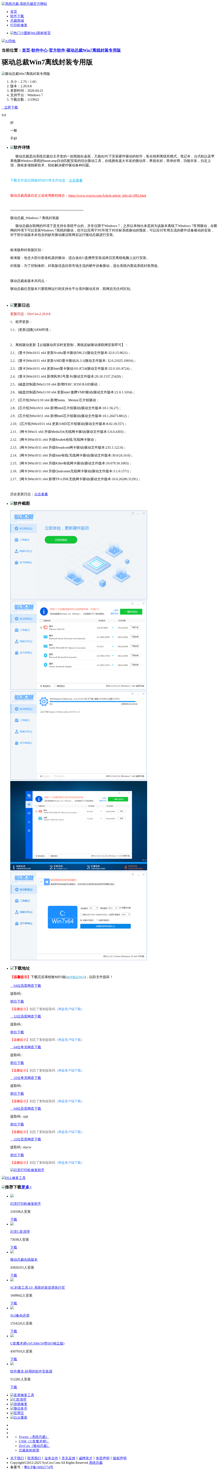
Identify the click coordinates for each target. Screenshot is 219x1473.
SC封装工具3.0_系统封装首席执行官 (37, 1287)
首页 (13, 11)
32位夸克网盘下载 (25, 1078)
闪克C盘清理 (20, 1231)
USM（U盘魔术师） (34, 1441)
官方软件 (57, 50)
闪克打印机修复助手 (25, 1203)
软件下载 (17, 16)
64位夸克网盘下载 (25, 1047)
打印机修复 (18, 25)
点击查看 (76, 180)
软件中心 (39, 50)
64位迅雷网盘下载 (25, 985)
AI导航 (10, 41)
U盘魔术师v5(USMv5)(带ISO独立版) (37, 1343)
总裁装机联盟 (29, 1450)
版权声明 (120, 1458)
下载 (13, 1219)
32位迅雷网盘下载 (25, 1016)
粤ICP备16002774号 (38, 1467)
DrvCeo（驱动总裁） (34, 1446)
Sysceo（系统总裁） (34, 1437)
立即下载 (10, 107)
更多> (26, 1187)
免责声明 (103, 1458)
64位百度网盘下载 (25, 1108)
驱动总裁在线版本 (24, 1259)
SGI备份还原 (20, 1315)
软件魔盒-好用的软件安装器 (31, 1371)
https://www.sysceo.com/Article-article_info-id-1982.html (107, 195)
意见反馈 (68, 1458)
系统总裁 (96, 1462)
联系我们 (34, 1458)
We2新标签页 (41, 33)
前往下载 (17, 1001)
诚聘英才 (85, 1458)
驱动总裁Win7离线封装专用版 (94, 50)
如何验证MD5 (76, 977)
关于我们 (17, 1458)
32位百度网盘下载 (25, 1139)
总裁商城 (17, 20)
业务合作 (51, 1458)
